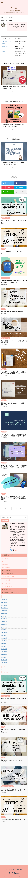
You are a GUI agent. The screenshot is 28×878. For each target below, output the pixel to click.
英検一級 (5, 558)
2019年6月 (4, 646)
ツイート (3, 670)
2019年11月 (4, 632)
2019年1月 (4, 660)
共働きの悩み (7, 583)
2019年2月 (4, 657)
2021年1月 (4, 605)
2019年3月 (4, 654)
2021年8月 (4, 602)
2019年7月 (4, 643)
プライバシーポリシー (10, 869)
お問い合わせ (19, 869)
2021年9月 (4, 599)
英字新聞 (5, 564)
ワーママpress (14, 873)
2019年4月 (4, 651)
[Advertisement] (14, 845)
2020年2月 (4, 624)
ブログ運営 (7, 570)
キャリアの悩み (7, 580)
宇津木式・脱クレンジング (12, 592)
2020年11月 (4, 608)
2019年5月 (4, 649)
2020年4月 (4, 619)
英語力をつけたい (9, 555)
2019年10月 (4, 635)
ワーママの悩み (8, 574)
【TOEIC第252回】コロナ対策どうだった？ (13, 251)
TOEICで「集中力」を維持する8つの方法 (12, 311)
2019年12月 (4, 630)
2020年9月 (4, 610)
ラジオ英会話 (7, 567)
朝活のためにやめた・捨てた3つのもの (11, 760)
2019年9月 (4, 638)
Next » (21, 508)
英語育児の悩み (8, 589)
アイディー (5, 46)
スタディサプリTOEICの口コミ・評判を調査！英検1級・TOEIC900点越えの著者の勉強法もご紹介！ (13, 497)
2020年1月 (4, 627)
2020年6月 (4, 613)
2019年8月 (4, 640)
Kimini (3, 51)
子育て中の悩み (7, 586)
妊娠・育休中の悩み (8, 577)
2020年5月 (4, 616)
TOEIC (5, 561)
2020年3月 (4, 621)
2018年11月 (4, 662)
